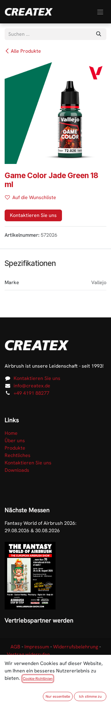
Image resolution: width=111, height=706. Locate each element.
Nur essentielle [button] (58, 696)
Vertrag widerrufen (28, 654)
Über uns (15, 440)
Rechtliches (18, 455)
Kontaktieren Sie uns (33, 215)
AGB (15, 646)
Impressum (36, 646)
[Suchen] (98, 34)
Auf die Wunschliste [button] (34, 197)
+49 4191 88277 (31, 393)
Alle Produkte (26, 51)
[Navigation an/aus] (100, 11)
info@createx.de (32, 385)
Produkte (15, 448)
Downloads (17, 470)
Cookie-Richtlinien (38, 678)
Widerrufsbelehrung (75, 646)
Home (11, 433)
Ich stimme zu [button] (90, 696)
